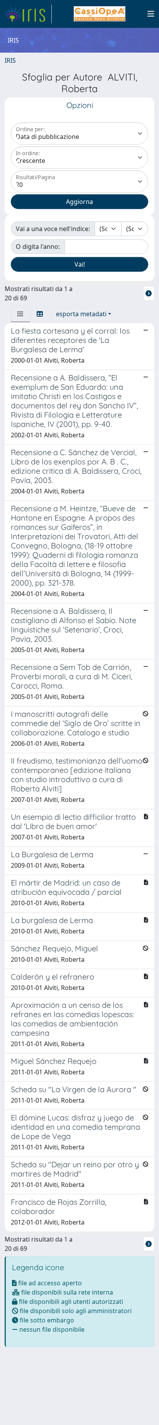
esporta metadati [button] (81, 314)
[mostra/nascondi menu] (150, 14)
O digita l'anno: (38, 246)
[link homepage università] (99, 14)
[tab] (20, 314)
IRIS (10, 60)
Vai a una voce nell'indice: (53, 228)
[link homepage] (28, 14)
